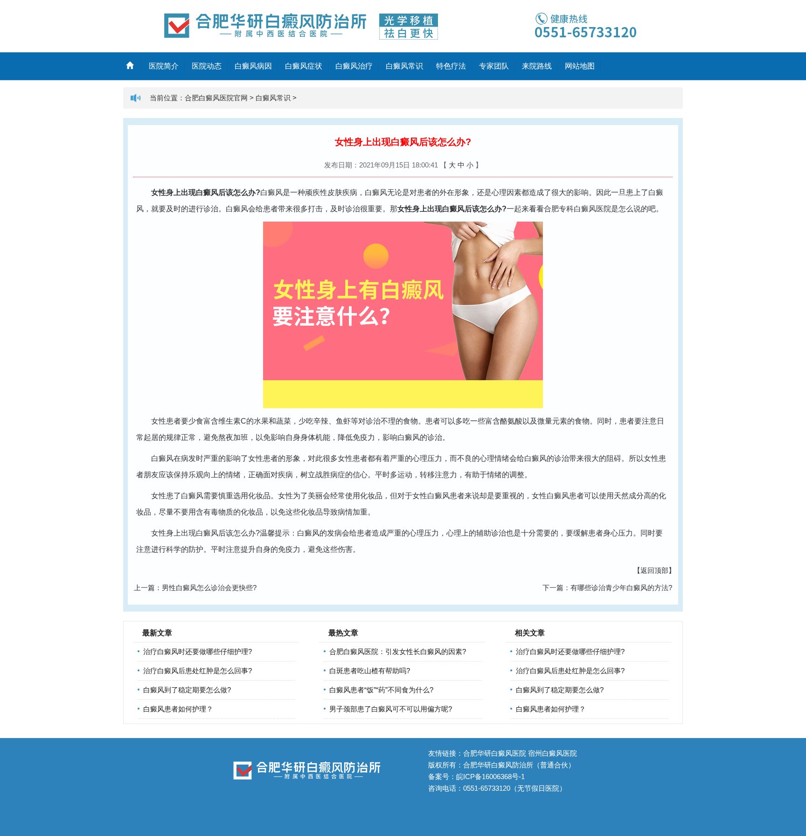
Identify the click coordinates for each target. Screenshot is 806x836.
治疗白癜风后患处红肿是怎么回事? (197, 671)
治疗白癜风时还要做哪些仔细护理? (197, 651)
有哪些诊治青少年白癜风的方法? (621, 588)
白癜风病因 (253, 66)
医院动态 (207, 66)
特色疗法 (451, 66)
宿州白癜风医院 (552, 753)
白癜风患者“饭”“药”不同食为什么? (381, 690)
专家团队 (494, 66)
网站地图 (580, 66)
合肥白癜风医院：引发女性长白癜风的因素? (397, 651)
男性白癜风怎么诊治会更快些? (209, 588)
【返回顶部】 (654, 570)
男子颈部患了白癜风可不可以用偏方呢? (390, 709)
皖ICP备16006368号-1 (490, 776)
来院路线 (537, 66)
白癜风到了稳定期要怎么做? (187, 690)
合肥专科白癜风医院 (577, 209)
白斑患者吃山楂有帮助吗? (369, 671)
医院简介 (164, 66)
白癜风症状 (303, 66)
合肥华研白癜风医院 (494, 753)
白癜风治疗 (354, 66)
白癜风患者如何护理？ (178, 709)
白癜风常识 (404, 66)
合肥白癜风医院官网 (216, 98)
